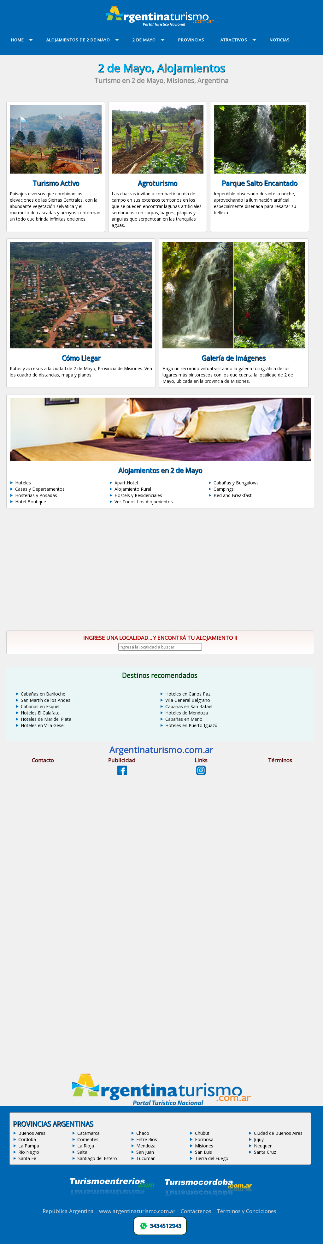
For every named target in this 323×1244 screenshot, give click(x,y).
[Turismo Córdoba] (208, 1203)
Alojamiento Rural (133, 489)
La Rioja (85, 1146)
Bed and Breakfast (233, 495)
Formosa (204, 1139)
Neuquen (263, 1146)
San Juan (145, 1152)
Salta (82, 1152)
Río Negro (28, 1152)
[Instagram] (201, 773)
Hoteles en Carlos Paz (187, 694)
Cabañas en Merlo (184, 719)
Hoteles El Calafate (40, 713)
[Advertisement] (161, 569)
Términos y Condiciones (246, 1211)
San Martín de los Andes (45, 700)
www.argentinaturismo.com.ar (137, 1211)
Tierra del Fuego (211, 1158)
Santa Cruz (265, 1152)
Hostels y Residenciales (138, 495)
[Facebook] (122, 773)
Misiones (204, 1146)
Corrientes (87, 1139)
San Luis (203, 1152)
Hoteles (23, 483)
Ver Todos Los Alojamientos (144, 502)
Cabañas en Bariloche (43, 694)
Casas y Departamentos (40, 489)
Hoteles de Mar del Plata (46, 719)
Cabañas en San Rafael (188, 706)
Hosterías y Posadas (36, 495)
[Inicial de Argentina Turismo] (161, 24)
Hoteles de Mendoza (186, 713)
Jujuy (259, 1139)
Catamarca (88, 1133)
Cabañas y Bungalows (236, 483)
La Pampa (28, 1146)
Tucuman (146, 1158)
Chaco (142, 1133)
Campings (224, 489)
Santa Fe (27, 1158)
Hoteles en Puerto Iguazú (191, 725)
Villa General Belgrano (187, 700)
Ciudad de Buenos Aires (278, 1133)
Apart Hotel (126, 483)
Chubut (202, 1133)
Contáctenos (196, 1211)
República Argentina (68, 1211)
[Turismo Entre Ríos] (112, 1203)
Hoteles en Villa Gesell (43, 725)
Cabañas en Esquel (40, 706)
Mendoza (146, 1146)
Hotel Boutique (30, 502)
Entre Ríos (146, 1139)
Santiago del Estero (97, 1158)
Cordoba (27, 1139)
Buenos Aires (31, 1133)
